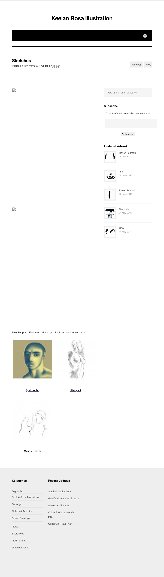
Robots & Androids (22, 511)
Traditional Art (19, 540)
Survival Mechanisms (59, 491)
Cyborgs (16, 504)
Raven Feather (127, 190)
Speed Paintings (21, 518)
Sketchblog (18, 533)
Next (148, 64)
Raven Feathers (127, 152)
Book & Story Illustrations (25, 497)
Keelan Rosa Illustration (82, 18)
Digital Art (17, 491)
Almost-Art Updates (58, 505)
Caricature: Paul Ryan (60, 523)
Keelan (56, 65)
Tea (121, 171)
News (15, 526)
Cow (121, 227)
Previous (136, 64)
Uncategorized (20, 547)
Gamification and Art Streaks (63, 498)
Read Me (124, 209)
